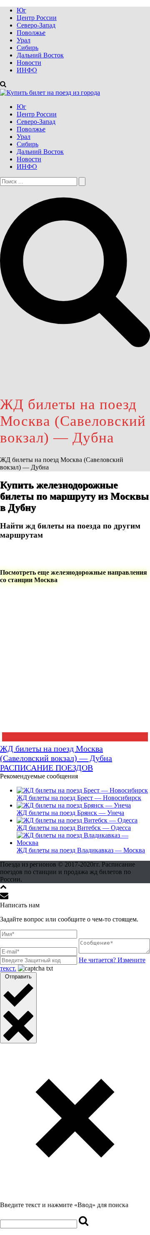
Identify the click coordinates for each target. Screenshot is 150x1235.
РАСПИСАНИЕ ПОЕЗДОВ (46, 767)
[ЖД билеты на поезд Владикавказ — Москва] (83, 842)
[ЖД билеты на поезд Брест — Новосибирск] (82, 790)
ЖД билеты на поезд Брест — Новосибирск (79, 797)
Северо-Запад (36, 25)
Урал (23, 40)
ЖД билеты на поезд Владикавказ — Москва (81, 850)
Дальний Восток (40, 55)
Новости (29, 62)
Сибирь (27, 47)
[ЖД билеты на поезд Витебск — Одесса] (77, 820)
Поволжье (31, 32)
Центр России (37, 17)
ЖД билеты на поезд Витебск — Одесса (74, 827)
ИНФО (27, 70)
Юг (21, 10)
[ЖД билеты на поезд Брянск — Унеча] (74, 805)
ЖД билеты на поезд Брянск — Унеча (70, 812)
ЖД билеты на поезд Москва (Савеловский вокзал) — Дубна (56, 753)
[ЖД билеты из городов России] (50, 92)
